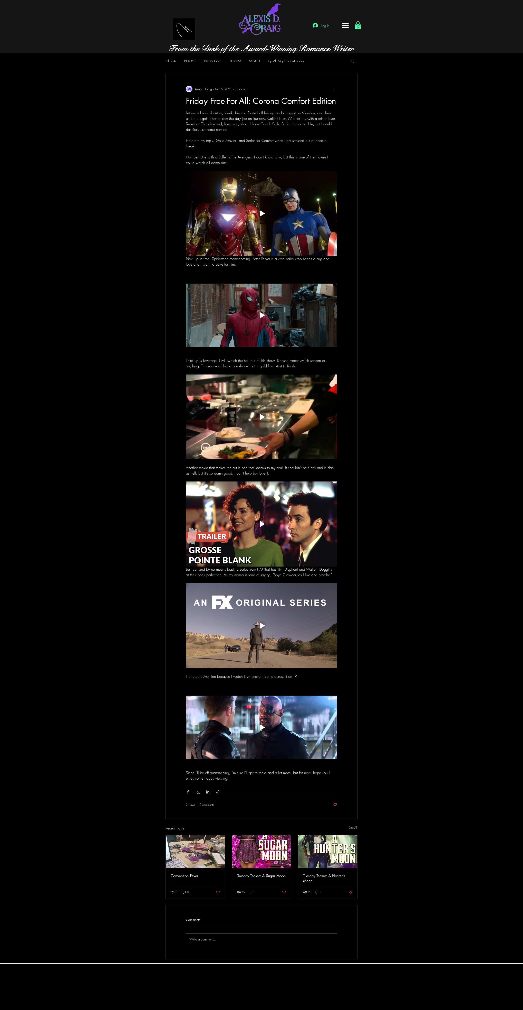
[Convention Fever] (195, 851)
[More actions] (334, 88)
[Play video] (261, 213)
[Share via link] (218, 792)
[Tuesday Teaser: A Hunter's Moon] (327, 851)
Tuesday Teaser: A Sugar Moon (261, 875)
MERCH (254, 61)
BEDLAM (235, 61)
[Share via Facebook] (188, 792)
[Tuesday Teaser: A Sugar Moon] (261, 851)
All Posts (170, 61)
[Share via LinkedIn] (208, 792)
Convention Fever (184, 875)
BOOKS (190, 61)
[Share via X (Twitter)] (198, 792)
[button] (345, 25)
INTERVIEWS (212, 61)
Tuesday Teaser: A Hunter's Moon (324, 878)
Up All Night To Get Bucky (286, 61)
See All (353, 827)
